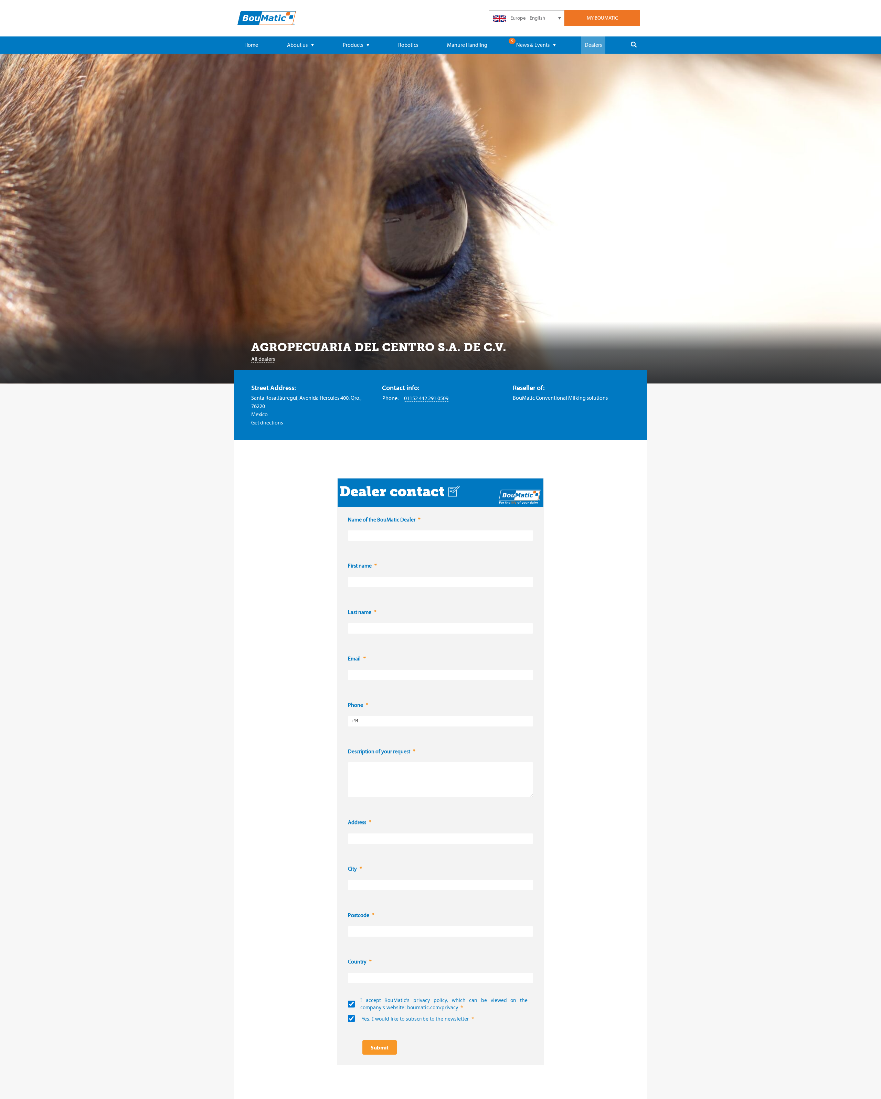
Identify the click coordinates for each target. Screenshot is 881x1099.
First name (360, 566)
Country (357, 962)
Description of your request (379, 752)
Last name (359, 612)
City (352, 869)
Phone (355, 705)
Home (251, 44)
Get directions (267, 422)
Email (354, 659)
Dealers (593, 44)
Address (357, 823)
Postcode (358, 915)
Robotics (408, 44)
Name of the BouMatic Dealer (381, 520)
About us (297, 44)
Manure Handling (467, 44)
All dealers (263, 358)
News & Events (533, 44)
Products (353, 44)
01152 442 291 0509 (426, 398)
